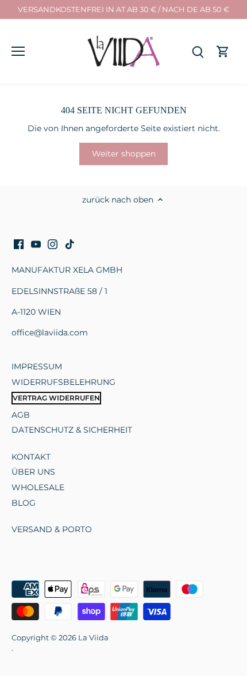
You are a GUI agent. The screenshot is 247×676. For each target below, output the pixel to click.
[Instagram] (52, 244)
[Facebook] (19, 244)
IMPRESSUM (36, 366)
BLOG (23, 503)
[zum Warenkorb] (223, 51)
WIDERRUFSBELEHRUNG (63, 382)
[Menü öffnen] (18, 51)
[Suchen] (197, 51)
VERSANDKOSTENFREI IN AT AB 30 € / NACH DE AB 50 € (123, 9)
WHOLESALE (37, 487)
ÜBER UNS (33, 472)
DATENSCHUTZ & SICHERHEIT (71, 430)
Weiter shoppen (124, 153)
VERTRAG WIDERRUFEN (56, 398)
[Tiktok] (70, 244)
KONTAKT (31, 457)
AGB (20, 415)
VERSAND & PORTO (51, 529)
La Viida (93, 637)
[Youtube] (36, 244)
